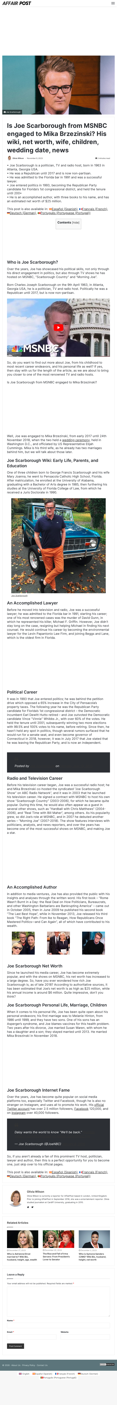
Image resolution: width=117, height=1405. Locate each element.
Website (65, 1332)
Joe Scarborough (13, 112)
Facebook (81, 1109)
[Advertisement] (58, 31)
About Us (15, 1365)
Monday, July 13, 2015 (76, 766)
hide (75, 222)
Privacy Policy (28, 1365)
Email (10, 1332)
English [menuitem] (26, 1374)
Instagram (19, 1113)
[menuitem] (63, 209)
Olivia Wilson (18, 158)
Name (10, 1320)
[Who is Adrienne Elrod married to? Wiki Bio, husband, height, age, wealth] (22, 1239)
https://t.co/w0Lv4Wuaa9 (33, 1136)
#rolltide (89, 1132)
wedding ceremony (76, 440)
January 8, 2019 (73, 1144)
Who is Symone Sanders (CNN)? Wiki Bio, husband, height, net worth (92, 1257)
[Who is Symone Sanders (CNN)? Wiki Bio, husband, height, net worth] (94, 1239)
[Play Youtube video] (58, 328)
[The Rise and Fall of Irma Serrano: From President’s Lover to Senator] (58, 1239)
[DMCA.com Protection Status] (107, 1365)
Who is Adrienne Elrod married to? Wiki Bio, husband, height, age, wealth (22, 1257)
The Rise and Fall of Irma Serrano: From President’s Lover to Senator (56, 1256)
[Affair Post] (16, 3)
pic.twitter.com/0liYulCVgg (71, 1136)
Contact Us (42, 1365)
